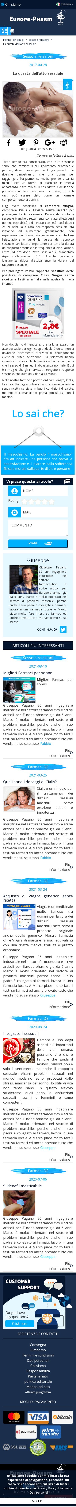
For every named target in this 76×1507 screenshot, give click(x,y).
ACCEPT (38, 1501)
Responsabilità (38, 1371)
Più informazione (59, 753)
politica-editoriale (38, 1381)
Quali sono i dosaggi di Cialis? (30, 781)
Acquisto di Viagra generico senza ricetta (38, 898)
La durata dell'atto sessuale (19, 44)
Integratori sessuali (21, 1033)
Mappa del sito (38, 1386)
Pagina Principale (13, 40)
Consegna (38, 1344)
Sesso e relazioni (39, 40)
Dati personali (38, 1360)
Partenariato (38, 1376)
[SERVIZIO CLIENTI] (38, 1302)
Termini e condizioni (38, 1355)
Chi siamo (13, 4)
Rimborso (38, 1350)
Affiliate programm (38, 1392)
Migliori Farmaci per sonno (27, 672)
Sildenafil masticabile (22, 1185)
